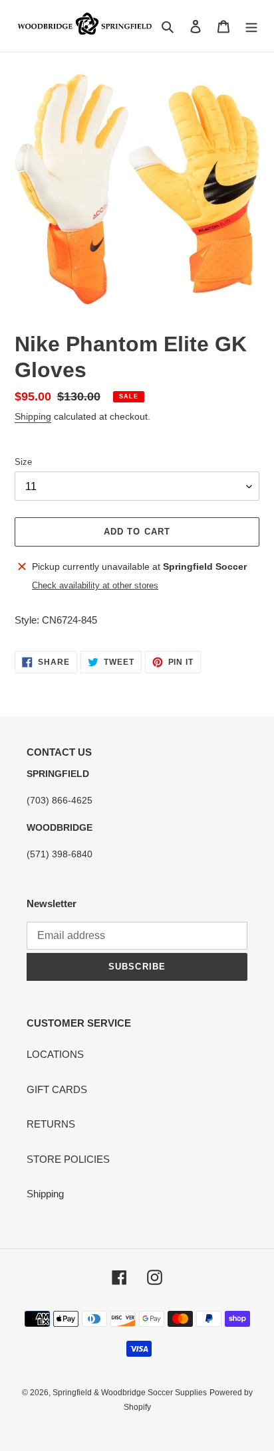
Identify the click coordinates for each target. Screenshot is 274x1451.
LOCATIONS (55, 1054)
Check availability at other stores (95, 585)
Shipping (33, 416)
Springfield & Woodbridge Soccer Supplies (130, 1392)
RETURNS (51, 1124)
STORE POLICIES (68, 1159)
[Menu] (251, 26)
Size (23, 462)
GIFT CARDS (57, 1089)
